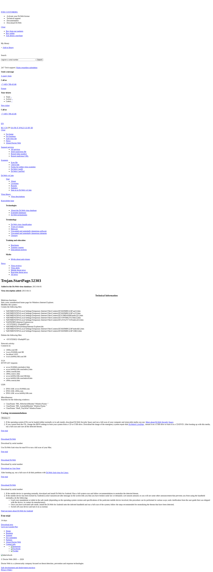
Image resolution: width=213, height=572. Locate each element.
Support (9, 535)
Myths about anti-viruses (20, 259)
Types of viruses (17, 227)
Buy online (10, 33)
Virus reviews (16, 266)
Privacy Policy (6, 570)
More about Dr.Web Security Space (159, 422)
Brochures (15, 245)
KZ (22, 128)
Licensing (14, 183)
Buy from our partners (14, 31)
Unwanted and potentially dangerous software (29, 231)
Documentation (13, 21)
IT (18, 128)
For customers (11, 538)
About (13, 181)
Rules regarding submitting (26, 68)
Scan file (14, 162)
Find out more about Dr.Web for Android (17, 511)
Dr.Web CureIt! (17, 169)
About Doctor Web (13, 143)
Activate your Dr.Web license (18, 16)
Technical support (13, 18)
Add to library (8, 47)
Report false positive (19, 154)
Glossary (14, 235)
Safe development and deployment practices (18, 568)
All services (15, 149)
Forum (3, 88)
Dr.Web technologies (19, 215)
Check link (15, 165)
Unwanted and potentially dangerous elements (29, 233)
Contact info (11, 544)
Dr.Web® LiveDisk (136, 424)
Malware (14, 229)
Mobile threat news (18, 270)
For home (9, 134)
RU (2, 128)
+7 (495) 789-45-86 (8, 84)
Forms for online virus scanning (23, 167)
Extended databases (18, 213)
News (8, 141)
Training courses (17, 247)
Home (8, 531)
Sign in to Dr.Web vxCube (21, 190)
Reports (14, 186)
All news (14, 274)
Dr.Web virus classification (21, 224)
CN (6, 128)
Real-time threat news (19, 272)
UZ (26, 128)
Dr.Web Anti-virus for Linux (57, 473)
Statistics (14, 188)
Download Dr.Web (14, 23)
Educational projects (19, 250)
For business (11, 136)
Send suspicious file (18, 152)
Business (9, 533)
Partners (9, 540)
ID (32, 128)
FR (15, 128)
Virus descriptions (18, 196)
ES (12, 128)
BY (29, 128)
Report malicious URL (20, 156)
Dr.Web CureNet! (18, 171)
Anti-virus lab (11, 139)
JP (20, 128)
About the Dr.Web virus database (24, 210)
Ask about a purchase (14, 36)
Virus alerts (15, 268)
